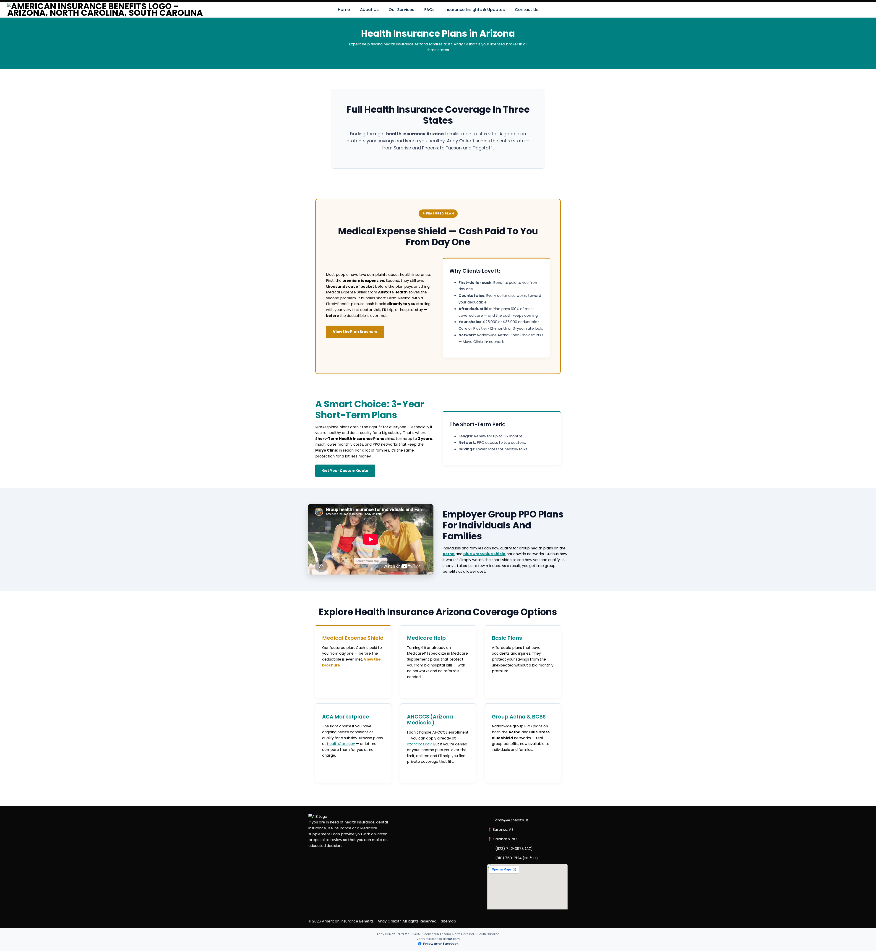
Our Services (401, 9)
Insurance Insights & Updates (475, 9)
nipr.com (453, 939)
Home (344, 9)
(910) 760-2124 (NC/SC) (516, 858)
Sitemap (448, 921)
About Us (369, 9)
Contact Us (526, 9)
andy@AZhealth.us (512, 820)
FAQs (429, 9)
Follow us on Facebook (441, 943)
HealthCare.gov (341, 743)
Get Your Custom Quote (345, 470)
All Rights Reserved (419, 921)
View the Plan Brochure (355, 331)
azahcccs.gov (419, 744)
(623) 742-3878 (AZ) (514, 848)
